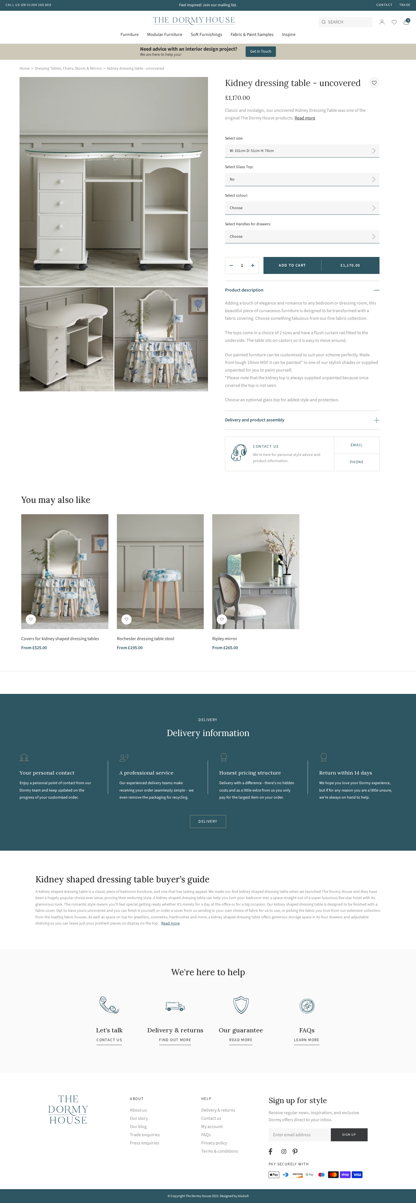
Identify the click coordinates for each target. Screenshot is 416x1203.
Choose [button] (236, 208)
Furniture (130, 34)
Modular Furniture (164, 34)
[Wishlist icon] (391, 22)
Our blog (138, 1127)
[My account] (382, 22)
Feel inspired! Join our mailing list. (208, 5)
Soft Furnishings (206, 34)
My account (212, 1127)
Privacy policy (214, 1143)
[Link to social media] (271, 1151)
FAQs (206, 1135)
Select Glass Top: (239, 167)
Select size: (234, 138)
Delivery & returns (218, 1110)
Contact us (211, 1118)
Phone (357, 462)
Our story (139, 1118)
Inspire (288, 34)
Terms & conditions (219, 1151)
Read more (305, 118)
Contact (384, 5)
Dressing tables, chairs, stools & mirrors (68, 68)
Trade (404, 5)
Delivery (207, 821)
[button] (374, 82)
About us (138, 1110)
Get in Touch (260, 51)
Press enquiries (144, 1143)
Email (357, 445)
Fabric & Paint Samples (252, 34)
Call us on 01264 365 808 (28, 5)
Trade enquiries (145, 1135)
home (25, 68)
